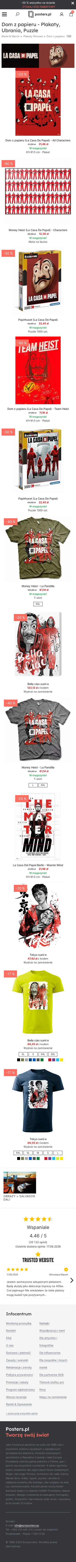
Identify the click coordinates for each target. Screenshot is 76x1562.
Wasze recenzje (16, 1397)
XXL (38, 603)
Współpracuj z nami (52, 1330)
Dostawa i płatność (18, 1352)
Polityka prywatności (19, 1374)
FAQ (8, 1338)
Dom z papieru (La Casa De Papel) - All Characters (38, 140)
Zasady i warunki (17, 1360)
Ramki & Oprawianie (19, 1404)
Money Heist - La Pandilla (38, 586)
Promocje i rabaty (17, 1382)
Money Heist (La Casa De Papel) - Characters (38, 230)
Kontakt (11, 1330)
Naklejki (44, 1323)
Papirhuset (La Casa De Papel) (38, 319)
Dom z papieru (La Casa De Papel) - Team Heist (38, 408)
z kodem (38, 687)
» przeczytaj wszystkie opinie (22, 1413)
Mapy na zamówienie (53, 1397)
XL (23, 1054)
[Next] (71, 1280)
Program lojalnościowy (20, 1389)
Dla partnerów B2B (51, 1374)
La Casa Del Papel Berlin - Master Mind (38, 865)
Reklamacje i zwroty (19, 1367)
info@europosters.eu (26, 1525)
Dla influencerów (50, 1352)
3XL (53, 1054)
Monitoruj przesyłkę (18, 1323)
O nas (10, 1345)
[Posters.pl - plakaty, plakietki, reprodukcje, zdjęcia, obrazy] (39, 14)
